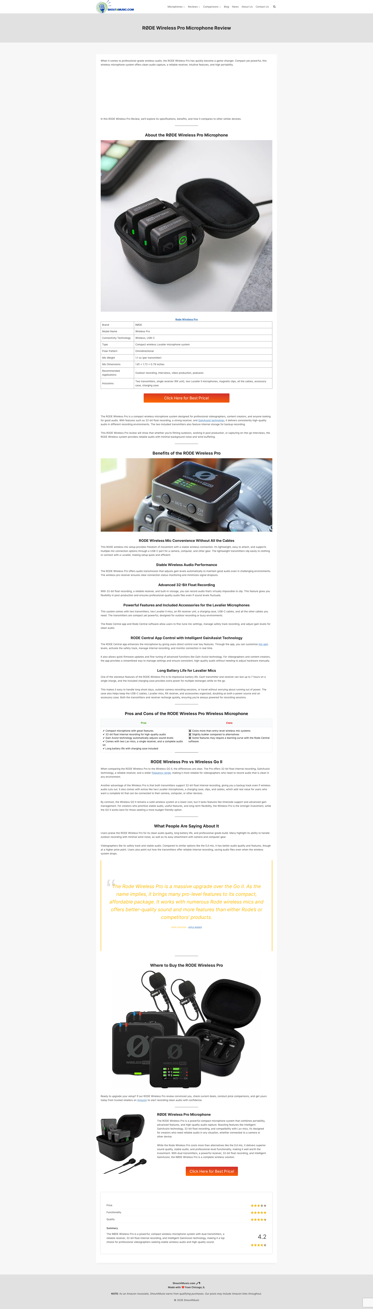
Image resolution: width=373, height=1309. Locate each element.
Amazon (142, 1100)
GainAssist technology (211, 420)
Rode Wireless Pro (186, 319)
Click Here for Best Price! (186, 398)
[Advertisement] (186, 92)
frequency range (161, 772)
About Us (247, 6)
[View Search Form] (274, 6)
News (235, 6)
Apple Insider (195, 927)
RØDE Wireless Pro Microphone (184, 1114)
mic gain (263, 644)
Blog (226, 6)
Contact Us (262, 6)
